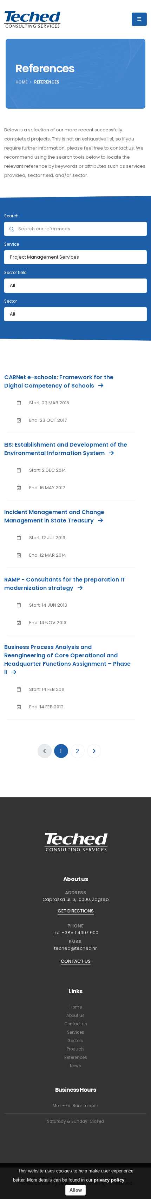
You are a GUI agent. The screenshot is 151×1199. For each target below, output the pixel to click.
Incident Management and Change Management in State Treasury (54, 516)
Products (76, 1049)
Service (11, 244)
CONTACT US (76, 961)
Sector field (15, 272)
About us (75, 1015)
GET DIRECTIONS (76, 911)
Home (21, 82)
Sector (10, 301)
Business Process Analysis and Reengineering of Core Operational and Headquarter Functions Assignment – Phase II (67, 659)
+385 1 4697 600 (79, 932)
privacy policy (109, 1180)
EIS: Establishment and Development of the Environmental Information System (65, 449)
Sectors (75, 1040)
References (75, 1057)
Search (11, 216)
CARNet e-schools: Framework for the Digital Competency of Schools (58, 381)
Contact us (75, 1024)
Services (75, 1032)
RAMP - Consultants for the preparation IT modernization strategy (64, 584)
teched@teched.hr (75, 948)
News (75, 1066)
